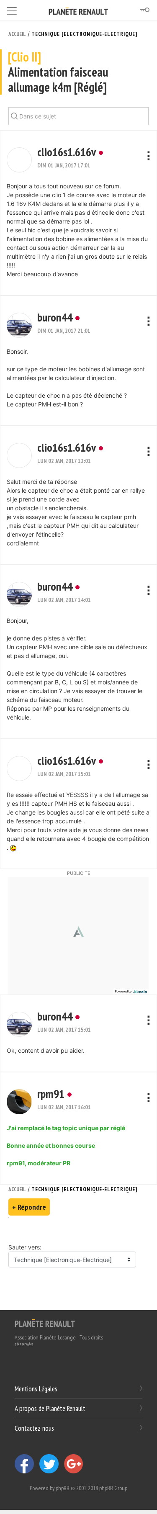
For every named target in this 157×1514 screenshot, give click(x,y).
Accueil (17, 34)
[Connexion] (144, 10)
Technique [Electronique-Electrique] (84, 34)
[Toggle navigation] (11, 9)
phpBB (62, 1488)
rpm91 (50, 1093)
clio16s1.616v (66, 151)
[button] (19, 159)
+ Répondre (29, 1207)
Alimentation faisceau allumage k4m (58, 72)
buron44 (54, 317)
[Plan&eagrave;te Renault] (45, 1322)
